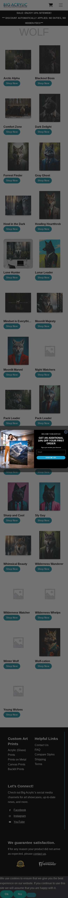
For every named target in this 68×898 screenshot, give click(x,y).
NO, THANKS (51, 462)
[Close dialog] (66, 432)
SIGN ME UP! (51, 457)
